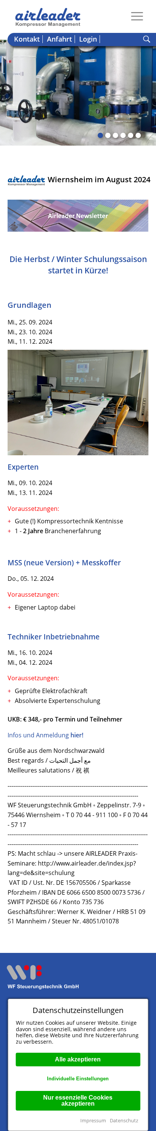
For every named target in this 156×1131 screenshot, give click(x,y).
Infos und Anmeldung (45, 735)
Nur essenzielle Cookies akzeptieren (77, 1100)
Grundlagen (29, 305)
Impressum (93, 1120)
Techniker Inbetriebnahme (54, 637)
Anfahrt (59, 39)
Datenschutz (124, 1120)
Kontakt (27, 39)
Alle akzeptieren (78, 1059)
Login (88, 39)
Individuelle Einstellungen (78, 1078)
